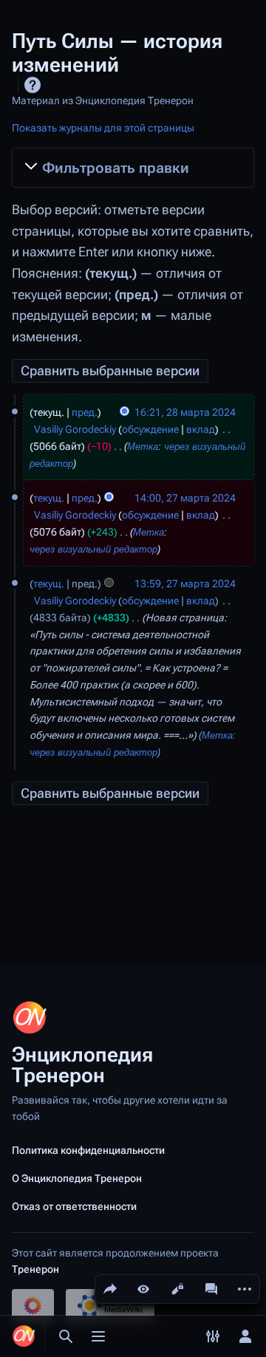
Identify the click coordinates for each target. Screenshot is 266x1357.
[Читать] (143, 1289)
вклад (200, 429)
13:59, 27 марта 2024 (185, 583)
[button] (133, 168)
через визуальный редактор (93, 549)
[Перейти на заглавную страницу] (23, 1336)
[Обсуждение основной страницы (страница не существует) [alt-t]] (211, 1289)
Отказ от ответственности (74, 1206)
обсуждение (150, 429)
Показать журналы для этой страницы (103, 128)
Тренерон (35, 1269)
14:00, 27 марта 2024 (185, 498)
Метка (142, 447)
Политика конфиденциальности (88, 1150)
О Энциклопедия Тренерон (77, 1178)
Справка (32, 85)
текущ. (48, 498)
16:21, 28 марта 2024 (185, 412)
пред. (85, 412)
